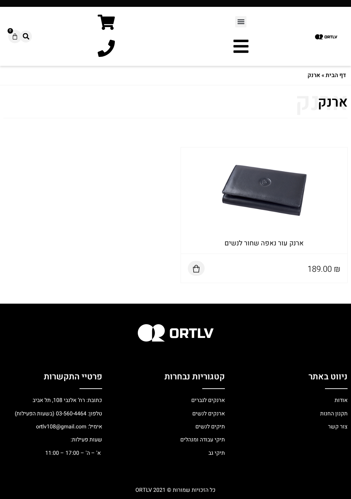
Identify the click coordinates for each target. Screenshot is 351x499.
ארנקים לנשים (208, 414)
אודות (341, 400)
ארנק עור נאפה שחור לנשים (264, 243)
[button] (240, 21)
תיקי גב (216, 453)
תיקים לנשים (210, 427)
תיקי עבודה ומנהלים (202, 440)
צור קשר (337, 427)
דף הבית (336, 75)
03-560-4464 (71, 414)
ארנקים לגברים (207, 400)
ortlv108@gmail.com (61, 427)
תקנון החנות (333, 414)
